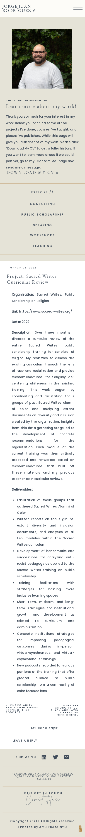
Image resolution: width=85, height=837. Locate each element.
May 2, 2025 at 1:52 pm (44, 734)
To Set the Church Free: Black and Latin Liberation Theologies (65, 710)
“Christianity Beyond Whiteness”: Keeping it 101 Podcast (22, 709)
